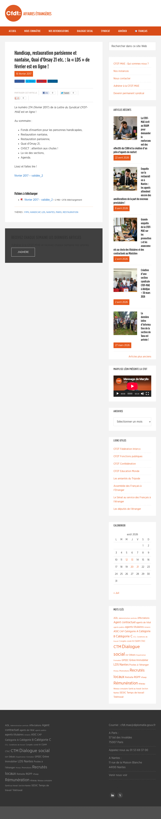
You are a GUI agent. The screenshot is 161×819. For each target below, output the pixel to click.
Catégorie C (124, 636)
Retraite (129, 677)
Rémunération (126, 683)
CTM (117, 647)
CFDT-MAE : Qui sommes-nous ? (131, 63)
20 (132, 567)
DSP (126, 655)
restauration (70, 212)
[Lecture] (117, 393)
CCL (134, 637)
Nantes (50, 212)
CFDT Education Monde (126, 471)
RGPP (137, 677)
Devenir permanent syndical (129, 93)
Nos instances (121, 71)
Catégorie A (131, 631)
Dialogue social (34, 750)
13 (132, 560)
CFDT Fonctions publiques (128, 456)
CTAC (142, 641)
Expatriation (141, 655)
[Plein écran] (147, 393)
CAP (121, 631)
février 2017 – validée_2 (28, 175)
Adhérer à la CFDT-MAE (126, 86)
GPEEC (125, 660)
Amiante (147, 627)
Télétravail (118, 697)
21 (138, 567)
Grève (132, 660)
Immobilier (142, 660)
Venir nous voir (118, 775)
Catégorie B (26, 740)
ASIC (116, 631)
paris (59, 212)
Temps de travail (135, 693)
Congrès (122, 641)
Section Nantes (25, 786)
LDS (43, 212)
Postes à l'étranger (139, 665)
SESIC (123, 692)
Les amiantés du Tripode (127, 478)
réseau (142, 684)
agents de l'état (143, 622)
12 (127, 560)
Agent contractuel (125, 622)
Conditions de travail (17, 745)
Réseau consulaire (121, 689)
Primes (116, 671)
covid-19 (130, 641)
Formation (117, 660)
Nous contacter (122, 78)
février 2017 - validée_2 (39, 199)
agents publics (119, 627)
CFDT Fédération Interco (127, 449)
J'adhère (23, 252)
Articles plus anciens (140, 356)
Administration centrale (128, 618)
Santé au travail (134, 689)
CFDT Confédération (125, 464)
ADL (116, 618)
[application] (132, 386)
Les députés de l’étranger (127, 509)
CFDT (13, 13)
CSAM (137, 641)
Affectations (143, 618)
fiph (26, 212)
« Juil (116, 593)
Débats (132, 655)
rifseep (144, 677)
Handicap (35, 212)
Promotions (124, 671)
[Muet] (142, 393)
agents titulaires (134, 627)
